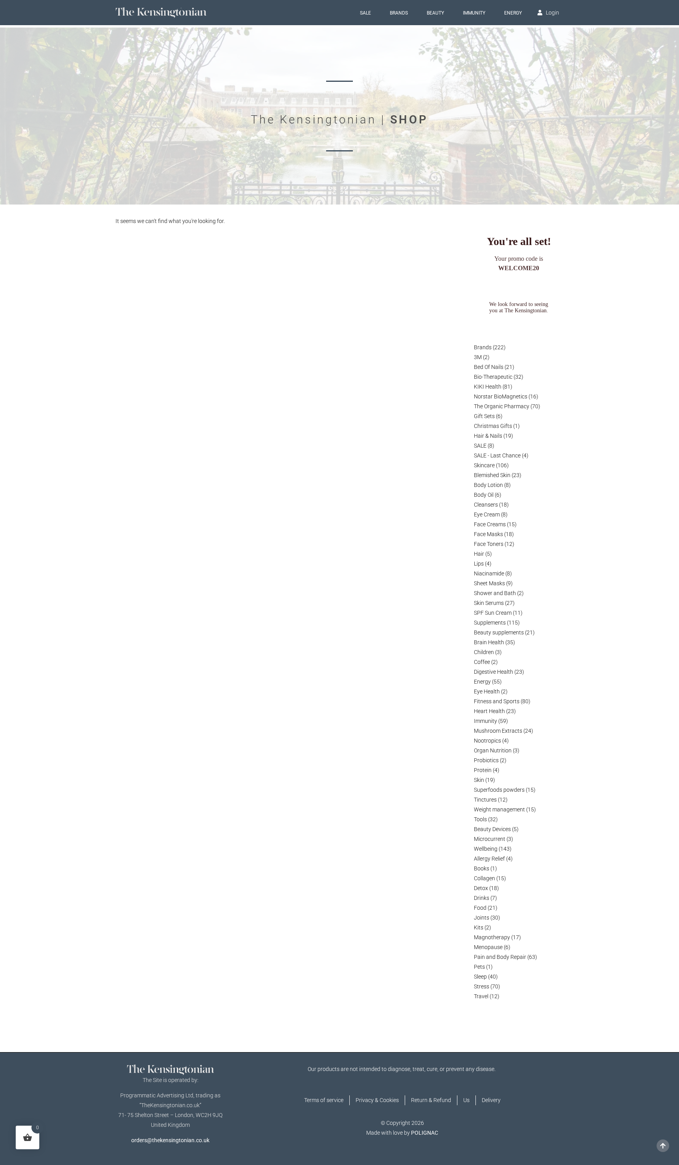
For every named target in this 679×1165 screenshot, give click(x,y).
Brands (399, 13)
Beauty (435, 13)
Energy (513, 13)
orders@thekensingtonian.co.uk (170, 1140)
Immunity (474, 13)
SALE (365, 13)
